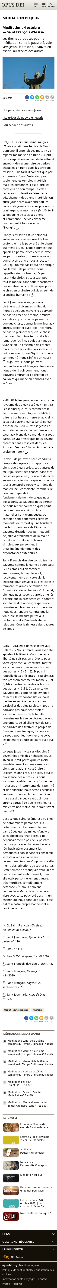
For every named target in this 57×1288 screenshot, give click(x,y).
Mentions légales (29, 1265)
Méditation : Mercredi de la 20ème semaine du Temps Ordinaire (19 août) (30, 1063)
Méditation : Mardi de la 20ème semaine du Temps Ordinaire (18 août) (30, 1052)
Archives (17, 1283)
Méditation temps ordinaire (16, 1010)
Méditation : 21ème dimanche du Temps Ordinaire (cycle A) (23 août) (28, 1104)
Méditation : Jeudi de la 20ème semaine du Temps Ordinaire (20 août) (30, 1073)
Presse (6, 1283)
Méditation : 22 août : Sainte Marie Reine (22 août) (24, 1093)
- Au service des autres (18, 125)
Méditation (37, 1010)
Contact (42, 1279)
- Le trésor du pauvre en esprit (23, 117)
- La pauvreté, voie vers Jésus (22, 110)
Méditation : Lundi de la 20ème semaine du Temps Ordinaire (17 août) (30, 1042)
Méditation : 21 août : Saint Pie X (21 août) (20, 1083)
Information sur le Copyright (18, 1279)
